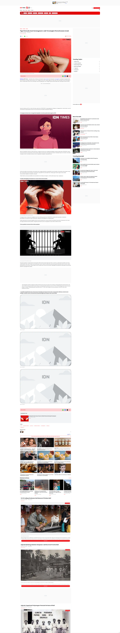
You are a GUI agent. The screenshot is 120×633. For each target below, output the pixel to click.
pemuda (46, 79)
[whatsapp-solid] (63, 76)
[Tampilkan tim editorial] (70, 431)
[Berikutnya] (71, 484)
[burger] (99, 9)
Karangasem (57, 79)
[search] (92, 8)
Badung (21, 79)
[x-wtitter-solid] (67, 76)
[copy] (69, 76)
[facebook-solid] (65, 76)
